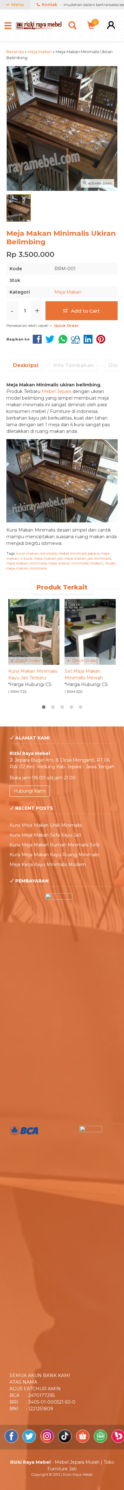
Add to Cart (85, 311)
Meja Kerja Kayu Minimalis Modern (48, 864)
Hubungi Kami (29, 791)
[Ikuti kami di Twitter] (30, 1441)
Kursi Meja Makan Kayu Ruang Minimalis (54, 854)
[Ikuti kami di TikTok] (65, 1441)
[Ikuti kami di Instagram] (47, 1441)
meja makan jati (48, 558)
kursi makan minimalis (36, 553)
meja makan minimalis (26, 563)
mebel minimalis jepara (79, 553)
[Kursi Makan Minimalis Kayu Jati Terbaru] (33, 631)
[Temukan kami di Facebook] (12, 1441)
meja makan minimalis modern (75, 563)
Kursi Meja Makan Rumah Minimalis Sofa (55, 845)
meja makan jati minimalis (87, 558)
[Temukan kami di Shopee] (83, 1441)
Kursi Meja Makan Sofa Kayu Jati (45, 835)
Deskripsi (25, 365)
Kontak (49, 4)
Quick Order (28, 660)
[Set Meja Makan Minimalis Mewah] (90, 631)
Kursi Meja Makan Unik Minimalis (46, 825)
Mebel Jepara (56, 391)
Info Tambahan (73, 365)
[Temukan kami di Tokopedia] (101, 1441)
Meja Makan (67, 292)
